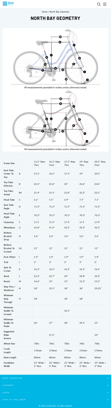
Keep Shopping (12, 378)
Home (44, 12)
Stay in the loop (14, 399)
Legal (6, 392)
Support (8, 385)
